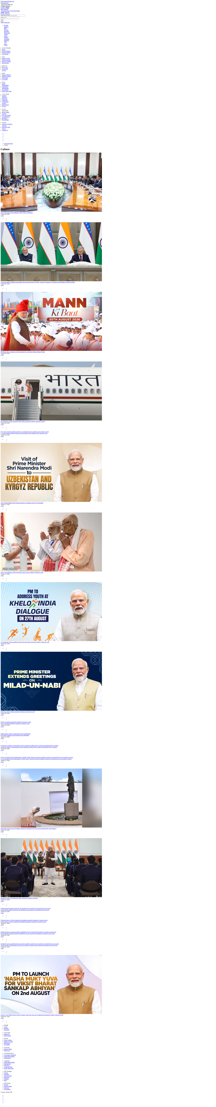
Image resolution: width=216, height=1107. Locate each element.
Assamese (6, 39)
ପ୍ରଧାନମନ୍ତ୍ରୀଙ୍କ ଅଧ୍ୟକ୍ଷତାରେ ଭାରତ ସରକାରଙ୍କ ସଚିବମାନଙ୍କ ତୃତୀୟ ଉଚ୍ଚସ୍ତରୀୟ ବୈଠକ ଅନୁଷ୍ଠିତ (29, 747)
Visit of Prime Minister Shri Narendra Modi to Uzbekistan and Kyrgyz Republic (22, 503)
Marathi (6, 37)
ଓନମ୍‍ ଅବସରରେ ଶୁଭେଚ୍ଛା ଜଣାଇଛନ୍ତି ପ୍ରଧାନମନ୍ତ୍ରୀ (15, 723)
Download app (5, 3)
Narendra (5, 8)
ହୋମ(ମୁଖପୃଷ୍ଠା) (8, 143)
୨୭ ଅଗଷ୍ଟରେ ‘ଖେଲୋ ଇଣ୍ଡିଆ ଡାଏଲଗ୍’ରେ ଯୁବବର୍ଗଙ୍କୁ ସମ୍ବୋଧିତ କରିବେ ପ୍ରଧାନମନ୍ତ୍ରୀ (25, 642)
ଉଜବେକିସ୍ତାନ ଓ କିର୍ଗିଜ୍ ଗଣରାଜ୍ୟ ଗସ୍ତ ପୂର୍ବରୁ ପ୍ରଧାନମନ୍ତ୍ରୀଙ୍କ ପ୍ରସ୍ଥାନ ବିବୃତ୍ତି (23, 421)
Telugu (6, 34)
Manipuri (6, 40)
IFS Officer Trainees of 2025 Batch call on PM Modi (15, 735)
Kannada (6, 31)
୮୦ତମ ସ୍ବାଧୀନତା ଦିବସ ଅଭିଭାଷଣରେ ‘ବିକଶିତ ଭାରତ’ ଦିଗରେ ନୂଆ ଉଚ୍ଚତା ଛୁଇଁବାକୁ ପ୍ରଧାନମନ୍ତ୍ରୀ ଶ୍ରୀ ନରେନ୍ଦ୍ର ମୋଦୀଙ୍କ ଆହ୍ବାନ (36, 759)
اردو (5, 43)
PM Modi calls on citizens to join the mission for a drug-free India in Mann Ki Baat (23, 352)
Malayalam (7, 33)
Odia (5, 42)
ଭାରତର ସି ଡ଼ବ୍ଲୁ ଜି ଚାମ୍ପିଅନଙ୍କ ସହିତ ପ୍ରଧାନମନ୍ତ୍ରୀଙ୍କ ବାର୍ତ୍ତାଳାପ (19, 898)
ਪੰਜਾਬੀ (5, 45)
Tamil (5, 36)
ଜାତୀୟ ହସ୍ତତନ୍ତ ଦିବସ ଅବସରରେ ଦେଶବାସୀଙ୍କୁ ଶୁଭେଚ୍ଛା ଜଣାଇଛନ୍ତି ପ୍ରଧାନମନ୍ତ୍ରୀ (23, 922)
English (6, 25)
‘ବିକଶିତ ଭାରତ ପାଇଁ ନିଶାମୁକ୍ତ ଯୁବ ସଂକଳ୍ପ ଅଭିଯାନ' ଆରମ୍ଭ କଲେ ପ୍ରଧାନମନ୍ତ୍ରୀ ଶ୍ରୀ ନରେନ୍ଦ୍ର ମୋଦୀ (29, 945)
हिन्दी (5, 28)
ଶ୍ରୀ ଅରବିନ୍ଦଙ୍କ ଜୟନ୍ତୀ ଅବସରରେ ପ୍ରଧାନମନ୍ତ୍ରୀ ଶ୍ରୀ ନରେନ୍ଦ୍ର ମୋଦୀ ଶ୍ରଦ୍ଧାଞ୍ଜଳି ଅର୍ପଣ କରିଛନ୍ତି (28, 828)
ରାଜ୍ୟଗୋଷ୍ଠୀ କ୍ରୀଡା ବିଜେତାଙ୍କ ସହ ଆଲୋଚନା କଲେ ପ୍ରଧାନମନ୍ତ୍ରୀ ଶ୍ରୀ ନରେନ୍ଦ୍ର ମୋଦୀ (25, 910)
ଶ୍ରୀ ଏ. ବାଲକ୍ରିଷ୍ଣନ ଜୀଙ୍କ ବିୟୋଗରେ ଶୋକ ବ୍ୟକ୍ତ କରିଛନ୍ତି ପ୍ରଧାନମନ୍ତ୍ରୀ (22, 572)
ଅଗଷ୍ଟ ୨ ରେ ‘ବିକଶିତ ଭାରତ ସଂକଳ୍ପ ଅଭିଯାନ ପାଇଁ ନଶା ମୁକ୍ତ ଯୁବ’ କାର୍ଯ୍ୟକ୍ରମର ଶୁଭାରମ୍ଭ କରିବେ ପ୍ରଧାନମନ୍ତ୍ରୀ (32, 1015)
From (2, 17)
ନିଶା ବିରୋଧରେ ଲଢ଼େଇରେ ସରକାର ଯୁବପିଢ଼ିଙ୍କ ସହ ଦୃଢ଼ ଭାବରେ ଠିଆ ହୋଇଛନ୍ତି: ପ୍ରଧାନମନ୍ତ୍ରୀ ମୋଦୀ (28, 933)
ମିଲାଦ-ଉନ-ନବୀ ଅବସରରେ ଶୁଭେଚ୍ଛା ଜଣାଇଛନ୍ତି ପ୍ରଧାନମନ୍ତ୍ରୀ (18, 711)
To (1, 19)
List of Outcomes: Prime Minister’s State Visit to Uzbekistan (17, 212)
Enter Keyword (5, 15)
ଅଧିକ (2, 215)
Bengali (6, 30)
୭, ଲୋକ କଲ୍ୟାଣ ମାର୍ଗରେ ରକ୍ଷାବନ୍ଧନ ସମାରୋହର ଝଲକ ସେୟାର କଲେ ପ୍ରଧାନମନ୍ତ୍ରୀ (24, 433)
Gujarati (6, 27)
